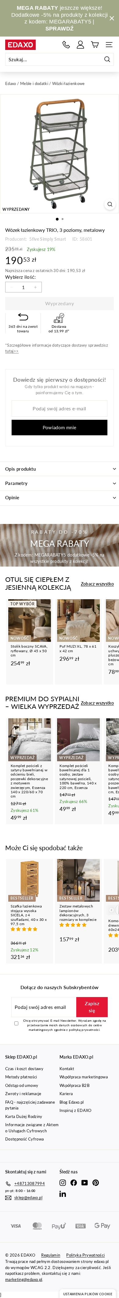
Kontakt (67, 1068)
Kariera (66, 1093)
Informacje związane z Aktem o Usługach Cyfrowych (32, 1127)
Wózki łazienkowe (68, 83)
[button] (25, 929)
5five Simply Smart (47, 239)
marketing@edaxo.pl (23, 1279)
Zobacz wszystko (97, 583)
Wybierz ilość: (20, 277)
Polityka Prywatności (85, 1255)
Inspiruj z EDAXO (76, 1110)
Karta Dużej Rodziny (23, 1116)
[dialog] (88, 1293)
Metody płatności (21, 1076)
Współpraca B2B (74, 1085)
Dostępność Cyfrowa (24, 1139)
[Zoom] (110, 204)
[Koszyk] (95, 44)
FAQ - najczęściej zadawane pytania (30, 1105)
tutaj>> (12, 350)
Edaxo (10, 83)
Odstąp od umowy (21, 1085)
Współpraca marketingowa (84, 1076)
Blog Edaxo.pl (72, 1102)
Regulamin (50, 1255)
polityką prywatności (84, 1029)
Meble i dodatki (34, 83)
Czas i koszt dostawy (24, 1068)
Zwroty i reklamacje (23, 1093)
